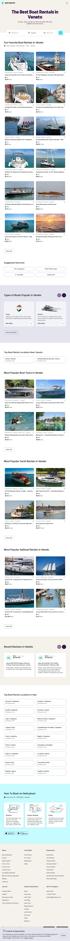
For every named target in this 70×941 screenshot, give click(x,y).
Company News (6, 891)
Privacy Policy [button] (28, 938)
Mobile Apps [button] (27, 861)
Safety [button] (26, 864)
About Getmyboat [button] (7, 855)
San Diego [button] (27, 900)
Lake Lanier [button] (27, 894)
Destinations (5, 900)
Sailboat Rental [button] (50, 873)
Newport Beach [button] (28, 906)
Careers (4, 858)
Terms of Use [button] (50, 934)
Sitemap (4, 878)
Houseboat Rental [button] (51, 864)
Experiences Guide (7, 897)
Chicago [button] (26, 909)
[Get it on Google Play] (22, 833)
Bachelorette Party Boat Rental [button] (55, 876)
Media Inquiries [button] (6, 861)
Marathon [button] (27, 921)
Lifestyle (4, 894)
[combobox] (16, 33)
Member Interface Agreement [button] (10, 876)
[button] (20, 46)
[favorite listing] (33, 72)
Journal (4, 886)
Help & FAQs (49, 891)
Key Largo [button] (27, 915)
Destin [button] (26, 918)
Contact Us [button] (5, 881)
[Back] (59, 295)
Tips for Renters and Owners (10, 903)
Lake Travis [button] (27, 903)
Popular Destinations (31, 886)
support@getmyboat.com (53, 897)
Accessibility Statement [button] (8, 873)
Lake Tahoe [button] (27, 897)
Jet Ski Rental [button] (50, 858)
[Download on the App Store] (9, 833)
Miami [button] (25, 891)
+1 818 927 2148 (50, 894)
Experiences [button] (50, 850)
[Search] (60, 32)
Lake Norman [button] (28, 912)
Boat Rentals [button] (49, 855)
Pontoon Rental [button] (50, 867)
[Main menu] (67, 3)
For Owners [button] (27, 858)
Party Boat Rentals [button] (51, 878)
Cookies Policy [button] (6, 870)
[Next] (64, 295)
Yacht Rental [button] (49, 870)
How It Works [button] (28, 855)
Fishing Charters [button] (50, 861)
